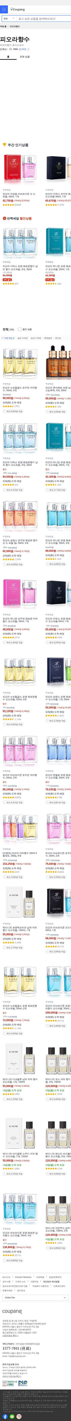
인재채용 (40, 1277)
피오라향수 (15, 26)
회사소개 (6, 1277)
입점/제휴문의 (55, 1277)
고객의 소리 (20, 1281)
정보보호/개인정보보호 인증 (14, 1286)
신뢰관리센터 (59, 1286)
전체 (6, 18)
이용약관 (34, 1281)
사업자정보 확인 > (10, 1335)
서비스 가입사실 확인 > (11, 1376)
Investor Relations (23, 1277)
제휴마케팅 (7, 1290)
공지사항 (6, 1281)
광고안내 (21, 1290)
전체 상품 (25, 56)
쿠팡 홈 (3, 26)
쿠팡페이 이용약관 (40, 1286)
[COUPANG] (12, 1312)
